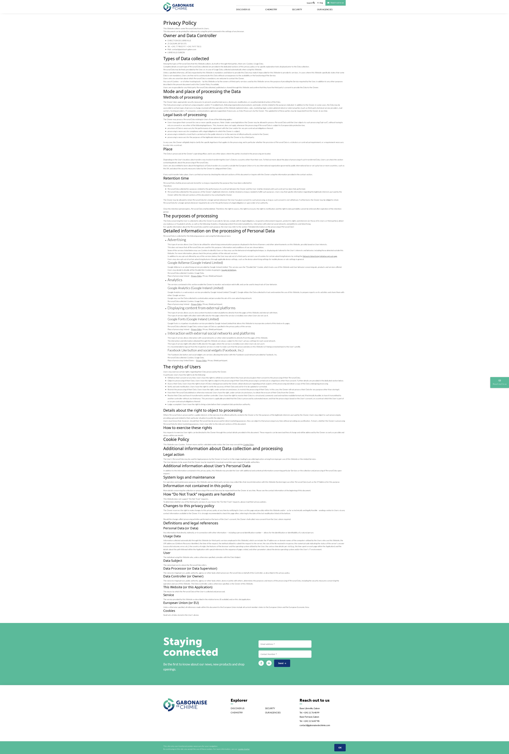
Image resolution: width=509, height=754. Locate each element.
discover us (243, 9)
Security (297, 9)
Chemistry (271, 9)
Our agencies (325, 9)
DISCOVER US (237, 708)
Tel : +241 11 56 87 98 (309, 721)
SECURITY (270, 708)
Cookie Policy (248, 444)
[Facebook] (261, 663)
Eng (321, 3)
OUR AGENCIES (273, 712)
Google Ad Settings (228, 270)
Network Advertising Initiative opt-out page (320, 256)
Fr (318, 3)
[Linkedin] (269, 663)
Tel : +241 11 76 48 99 (309, 712)
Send (281, 663)
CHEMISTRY (237, 712)
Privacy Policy (196, 276)
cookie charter (244, 749)
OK (340, 747)
